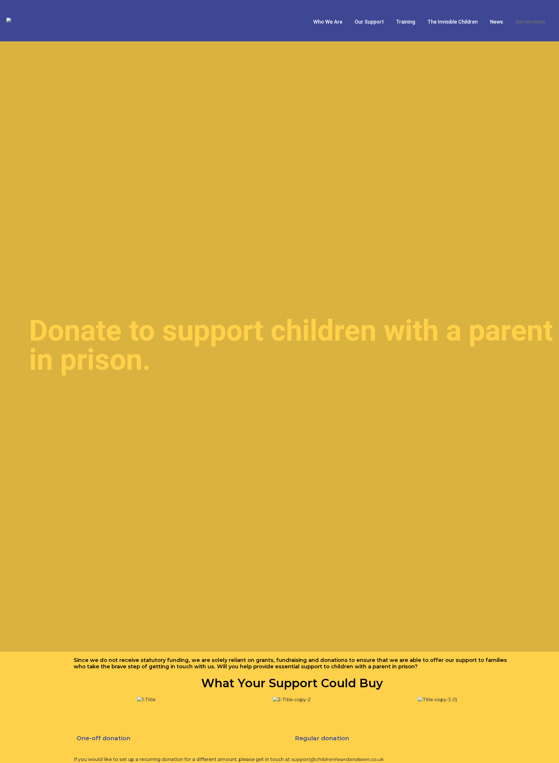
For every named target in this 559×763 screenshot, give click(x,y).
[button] (79, 699)
